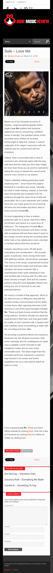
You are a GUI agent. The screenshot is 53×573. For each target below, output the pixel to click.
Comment (8, 506)
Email (7, 534)
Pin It (37, 62)
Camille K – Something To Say (20, 485)
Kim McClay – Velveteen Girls (19, 474)
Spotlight (27, 451)
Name (7, 527)
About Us (10, 2)
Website (7, 541)
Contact (21, 2)
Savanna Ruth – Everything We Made (24, 479)
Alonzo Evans (14, 56)
